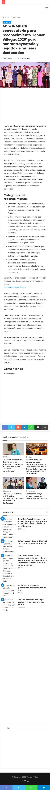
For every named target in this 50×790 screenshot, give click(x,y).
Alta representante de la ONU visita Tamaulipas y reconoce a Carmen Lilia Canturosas (13, 498)
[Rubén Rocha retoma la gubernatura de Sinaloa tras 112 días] (9, 590)
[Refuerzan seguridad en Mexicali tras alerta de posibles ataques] (9, 546)
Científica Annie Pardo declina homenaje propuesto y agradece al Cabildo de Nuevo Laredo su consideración (13, 465)
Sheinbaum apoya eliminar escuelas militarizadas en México (36, 496)
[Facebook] (22, 780)
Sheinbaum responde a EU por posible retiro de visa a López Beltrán (31, 602)
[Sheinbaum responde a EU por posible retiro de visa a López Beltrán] (9, 605)
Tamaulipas (16, 17)
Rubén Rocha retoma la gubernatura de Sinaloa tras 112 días (32, 587)
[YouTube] (27, 780)
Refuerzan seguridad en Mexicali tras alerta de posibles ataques (32, 542)
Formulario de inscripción (15, 287)
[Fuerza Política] (10, 8)
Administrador (7, 58)
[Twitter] (25, 780)
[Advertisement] (25, 105)
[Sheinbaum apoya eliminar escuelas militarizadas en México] (36, 483)
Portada (7, 17)
